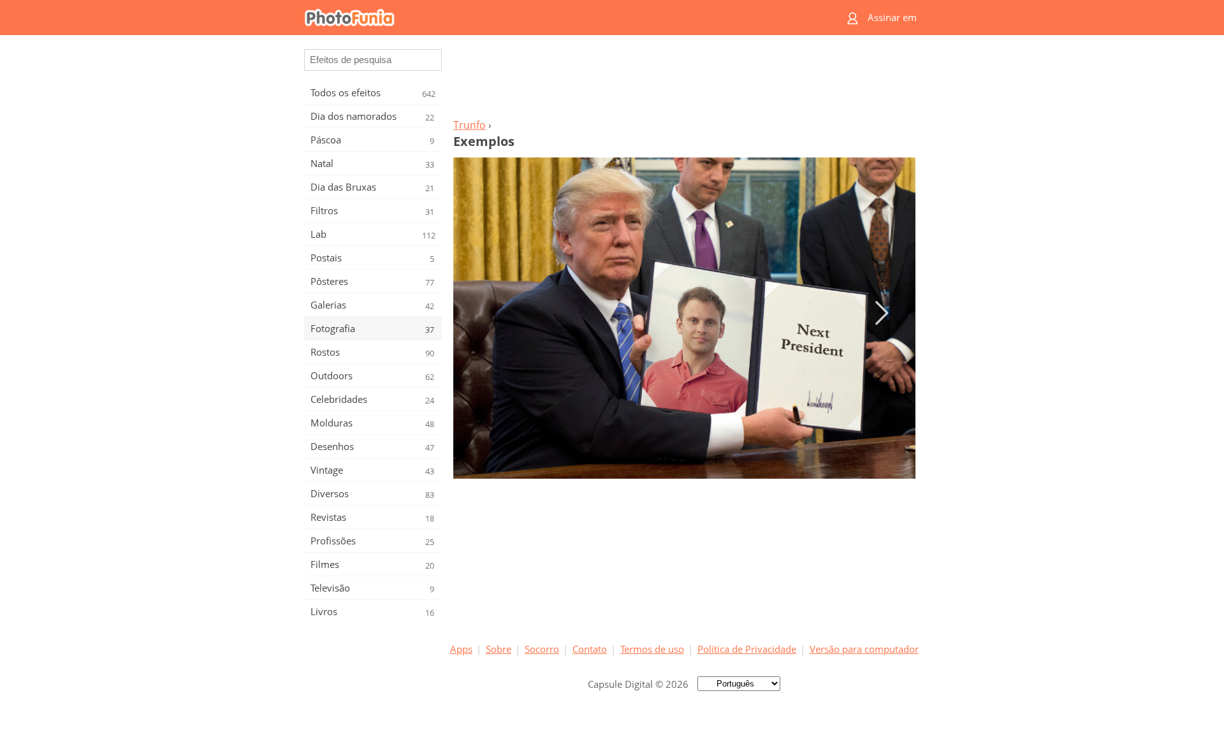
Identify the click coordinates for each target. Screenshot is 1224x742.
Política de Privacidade (746, 649)
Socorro (542, 649)
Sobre (498, 649)
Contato (589, 649)
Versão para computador (864, 649)
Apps (461, 649)
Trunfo (469, 125)
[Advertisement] (684, 80)
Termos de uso (652, 649)
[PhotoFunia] (563, 17)
